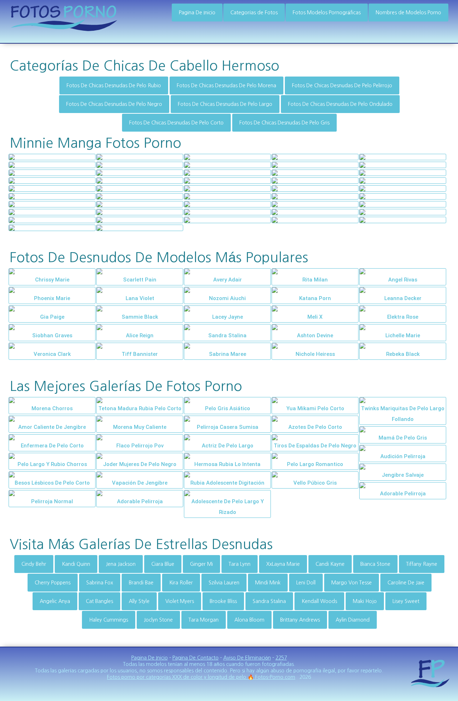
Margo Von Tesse (351, 582)
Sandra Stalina (269, 601)
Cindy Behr (33, 564)
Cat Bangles (99, 601)
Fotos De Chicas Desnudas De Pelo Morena (226, 85)
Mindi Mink (268, 582)
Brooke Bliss (223, 601)
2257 (281, 657)
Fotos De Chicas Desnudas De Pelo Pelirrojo (342, 85)
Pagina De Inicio (197, 12)
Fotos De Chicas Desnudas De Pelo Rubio (114, 85)
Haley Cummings (108, 619)
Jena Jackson (121, 564)
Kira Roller (181, 582)
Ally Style (139, 601)
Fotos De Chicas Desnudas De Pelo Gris (284, 122)
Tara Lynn (239, 564)
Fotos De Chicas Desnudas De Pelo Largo (225, 104)
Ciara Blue (162, 564)
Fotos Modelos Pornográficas (327, 12)
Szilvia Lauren (224, 582)
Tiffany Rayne (421, 564)
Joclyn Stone (158, 619)
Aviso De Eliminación (247, 657)
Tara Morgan (204, 619)
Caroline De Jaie (406, 582)
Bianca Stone (375, 564)
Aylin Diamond (353, 619)
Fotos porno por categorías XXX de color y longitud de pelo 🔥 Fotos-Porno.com (201, 677)
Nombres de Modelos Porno (408, 12)
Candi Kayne (330, 564)
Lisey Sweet (406, 601)
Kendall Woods (319, 601)
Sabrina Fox (99, 582)
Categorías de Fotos (254, 12)
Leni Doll (306, 582)
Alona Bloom (249, 619)
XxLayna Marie (283, 564)
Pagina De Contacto (195, 657)
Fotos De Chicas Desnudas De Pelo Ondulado (340, 104)
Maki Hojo (365, 601)
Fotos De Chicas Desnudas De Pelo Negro (114, 104)
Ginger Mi (201, 564)
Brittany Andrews (300, 619)
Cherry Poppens (52, 582)
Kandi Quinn (76, 564)
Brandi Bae (141, 582)
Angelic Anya (55, 601)
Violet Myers (179, 601)
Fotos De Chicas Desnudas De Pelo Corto (176, 122)
